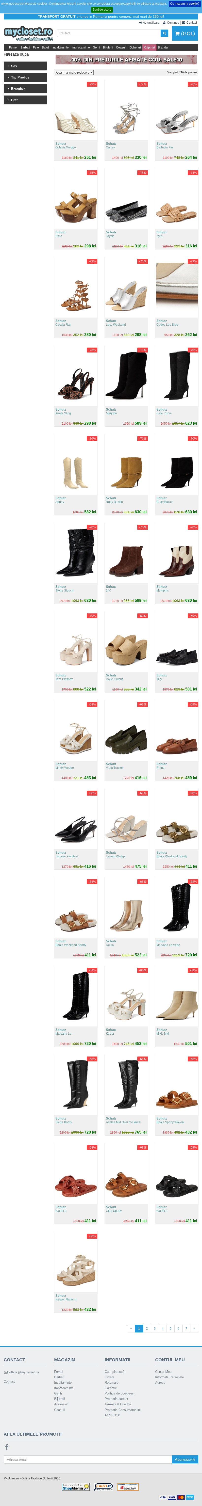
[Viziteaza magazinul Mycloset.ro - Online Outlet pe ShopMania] (76, 1487)
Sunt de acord (102, 9)
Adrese (160, 1382)
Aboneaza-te (185, 1459)
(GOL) (187, 33)
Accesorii (60, 1404)
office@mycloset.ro (23, 1372)
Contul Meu (163, 1372)
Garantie (111, 1388)
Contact (9, 1381)
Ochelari (135, 47)
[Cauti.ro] (103, 1487)
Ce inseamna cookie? (185, 3)
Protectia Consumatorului (123, 1410)
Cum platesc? (114, 1372)
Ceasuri (121, 47)
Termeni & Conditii (118, 1404)
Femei (13, 47)
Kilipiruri (149, 47)
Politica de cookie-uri (120, 1393)
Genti (96, 47)
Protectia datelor (116, 1399)
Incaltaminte (60, 47)
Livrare (109, 1377)
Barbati (25, 47)
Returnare (111, 1382)
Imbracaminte (81, 47)
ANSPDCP (112, 1415)
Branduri (163, 47)
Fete (36, 47)
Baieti (46, 47)
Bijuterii (108, 47)
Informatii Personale (169, 1377)
